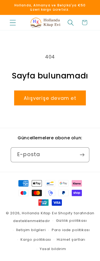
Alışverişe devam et (50, 98)
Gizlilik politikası (71, 220)
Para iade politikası (71, 229)
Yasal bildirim (53, 248)
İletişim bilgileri (31, 229)
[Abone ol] (82, 154)
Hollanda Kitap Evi (39, 213)
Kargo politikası (36, 239)
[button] (13, 22)
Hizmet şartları (71, 239)
